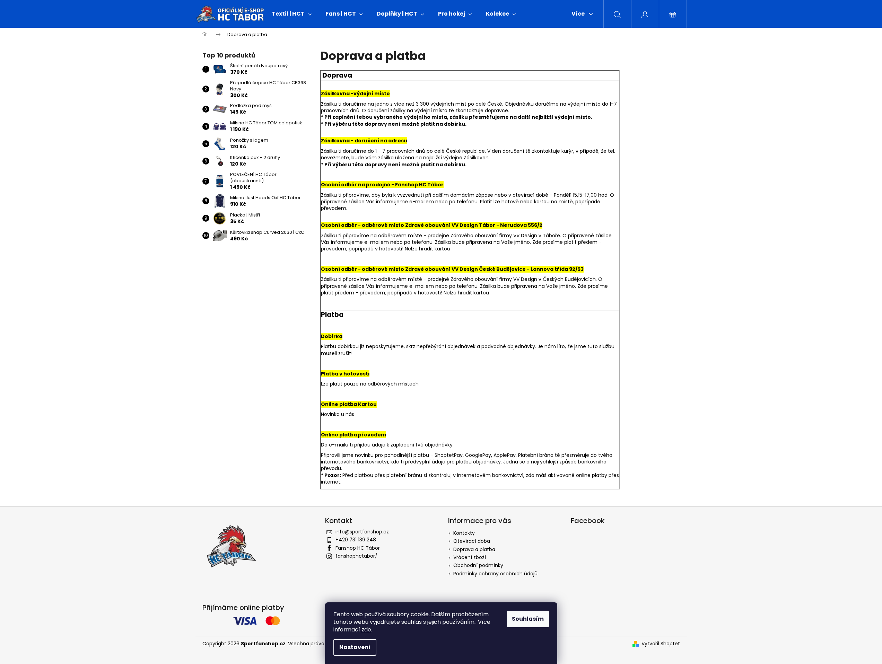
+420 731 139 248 (355, 539)
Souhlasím (528, 619)
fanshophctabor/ (356, 555)
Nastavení (354, 647)
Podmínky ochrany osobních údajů (495, 573)
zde (366, 630)
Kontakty (464, 533)
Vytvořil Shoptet (660, 643)
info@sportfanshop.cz (362, 531)
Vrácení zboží (469, 557)
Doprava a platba (474, 549)
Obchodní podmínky (478, 565)
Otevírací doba (471, 541)
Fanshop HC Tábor (357, 548)
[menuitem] (291, 14)
